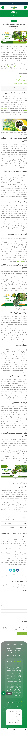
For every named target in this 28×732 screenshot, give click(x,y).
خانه (16, 15)
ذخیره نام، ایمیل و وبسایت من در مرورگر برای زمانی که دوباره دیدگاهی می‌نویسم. (14, 629)
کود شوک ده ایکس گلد (12, 66)
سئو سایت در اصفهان (15, 713)
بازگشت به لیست (14, 575)
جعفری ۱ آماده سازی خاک (20, 77)
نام (26, 608)
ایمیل (25, 615)
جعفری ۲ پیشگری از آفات (20, 80)
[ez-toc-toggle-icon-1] (23, 88)
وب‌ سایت (24, 621)
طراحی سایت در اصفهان (15, 711)
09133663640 (17, 716)
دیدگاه (24, 590)
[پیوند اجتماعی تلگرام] (12, 3)
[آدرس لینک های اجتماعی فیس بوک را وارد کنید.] (16, 3)
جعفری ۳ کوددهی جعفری (20, 84)
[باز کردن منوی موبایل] (25, 7)
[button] (3, 693)
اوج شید (14, 714)
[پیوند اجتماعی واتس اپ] (14, 3)
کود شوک (12, 15)
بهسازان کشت (20, 261)
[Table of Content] (24, 88)
